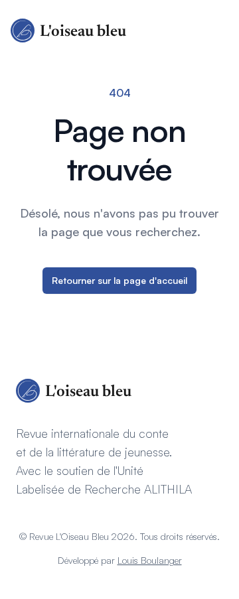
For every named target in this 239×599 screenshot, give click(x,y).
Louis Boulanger (150, 560)
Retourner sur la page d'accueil (119, 280)
